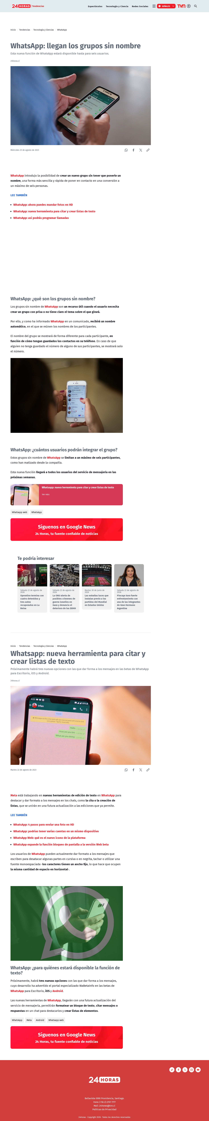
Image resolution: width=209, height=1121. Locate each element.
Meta (29, 1020)
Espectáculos (95, 6)
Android (40, 1020)
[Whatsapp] (126, 150)
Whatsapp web (19, 512)
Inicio (13, 29)
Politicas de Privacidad (104, 1109)
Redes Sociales (140, 6)
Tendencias (24, 29)
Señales (166, 6)
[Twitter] (141, 150)
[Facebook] (133, 150)
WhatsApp (62, 29)
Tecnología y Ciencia (117, 6)
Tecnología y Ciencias (43, 29)
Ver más (45, 494)
